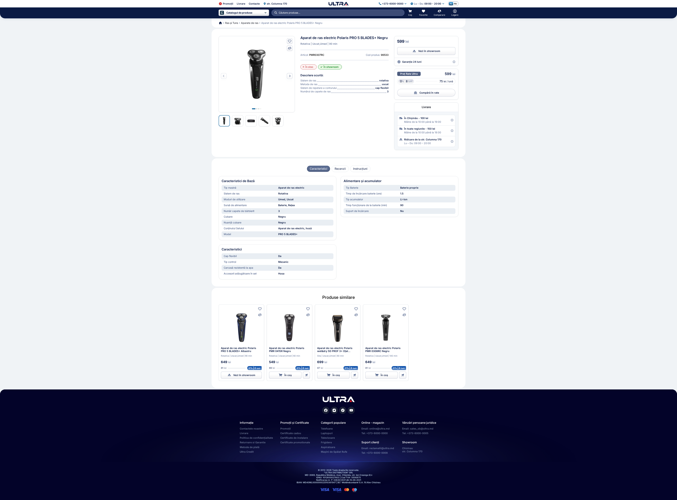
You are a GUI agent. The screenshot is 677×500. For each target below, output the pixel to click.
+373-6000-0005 (417, 433)
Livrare (244, 433)
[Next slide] (289, 76)
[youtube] (351, 410)
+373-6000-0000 (377, 433)
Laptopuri (327, 433)
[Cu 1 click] (306, 375)
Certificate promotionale (295, 442)
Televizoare (328, 437)
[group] (318, 168)
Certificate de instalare (294, 437)
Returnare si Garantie (253, 442)
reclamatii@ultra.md (381, 448)
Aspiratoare (328, 447)
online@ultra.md (379, 428)
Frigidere (326, 442)
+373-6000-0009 (377, 452)
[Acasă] (338, 3)
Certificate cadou (290, 433)
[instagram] (334, 410)
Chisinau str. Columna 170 (412, 450)
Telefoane (327, 428)
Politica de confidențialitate (256, 437)
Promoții (285, 428)
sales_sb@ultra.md (421, 428)
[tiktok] (342, 410)
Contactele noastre (251, 428)
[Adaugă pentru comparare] (289, 48)
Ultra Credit (247, 451)
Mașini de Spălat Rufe (334, 451)
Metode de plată (249, 447)
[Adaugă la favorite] (289, 41)
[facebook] (325, 410)
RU (455, 3)
